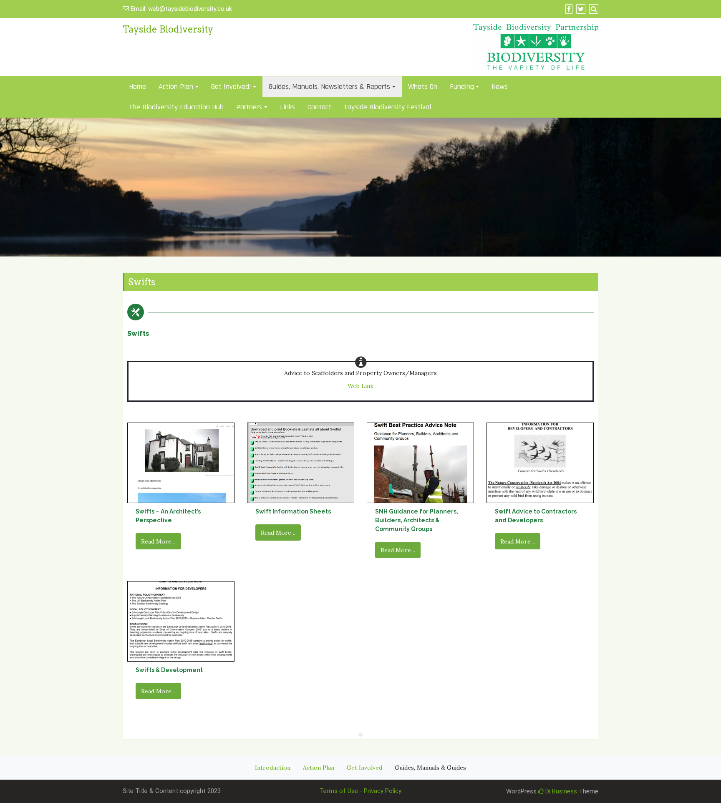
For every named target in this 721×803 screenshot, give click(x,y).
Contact (319, 107)
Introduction (272, 767)
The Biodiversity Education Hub (176, 107)
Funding (462, 86)
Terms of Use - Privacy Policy (360, 791)
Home (137, 86)
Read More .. (158, 541)
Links (287, 107)
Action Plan (318, 767)
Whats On (422, 86)
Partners (249, 107)
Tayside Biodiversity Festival (387, 107)
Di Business (560, 791)
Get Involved (364, 767)
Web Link (360, 386)
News (500, 86)
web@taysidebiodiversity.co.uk (190, 9)
